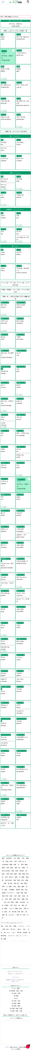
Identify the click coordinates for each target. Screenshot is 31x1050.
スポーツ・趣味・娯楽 (15, 908)
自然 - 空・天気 (21, 915)
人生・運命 (16, 858)
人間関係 (11, 890)
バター (14, 932)
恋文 (2, 926)
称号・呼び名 (9, 877)
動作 (3, 858)
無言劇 (25, 932)
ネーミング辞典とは (16, 1018)
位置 (5, 883)
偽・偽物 (3, 939)
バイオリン (21, 926)
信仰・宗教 (8, 899)
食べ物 (10, 883)
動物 (3, 868)
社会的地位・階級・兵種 (9, 864)
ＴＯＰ (7, 1047)
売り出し (13, 929)
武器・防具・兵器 (7, 896)
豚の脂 (19, 932)
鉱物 (27, 880)
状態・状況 (16, 899)
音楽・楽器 (9, 868)
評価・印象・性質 (22, 893)
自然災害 (9, 858)
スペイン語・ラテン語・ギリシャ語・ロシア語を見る (15, 284)
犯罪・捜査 (17, 1006)
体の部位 (23, 902)
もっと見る (3, 78)
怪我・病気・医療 (11, 874)
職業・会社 (25, 899)
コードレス (11, 935)
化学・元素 (17, 896)
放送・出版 (15, 871)
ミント (28, 926)
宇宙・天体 (13, 905)
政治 (14, 886)
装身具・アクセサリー (8, 893)
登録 (3, 1)
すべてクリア (15, 977)
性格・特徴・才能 (18, 880)
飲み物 (22, 871)
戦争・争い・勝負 (20, 868)
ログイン (3, 2)
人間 (23, 858)
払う (8, 932)
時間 (16, 877)
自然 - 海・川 (22, 861)
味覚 (23, 896)
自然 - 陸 (16, 883)
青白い (20, 929)
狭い (24, 929)
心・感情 (9, 886)
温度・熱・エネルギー (8, 915)
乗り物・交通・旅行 (18, 912)
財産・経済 (9, 861)
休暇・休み (5, 929)
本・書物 (22, 877)
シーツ (25, 935)
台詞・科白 (8, 926)
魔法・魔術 (21, 886)
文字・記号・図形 (9, 902)
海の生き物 (8, 880)
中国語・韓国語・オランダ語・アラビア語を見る (15, 291)
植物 (17, 902)
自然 (15, 861)
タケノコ (19, 935)
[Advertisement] (15, 9)
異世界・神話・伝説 (22, 890)
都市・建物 (24, 864)
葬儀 (15, 926)
